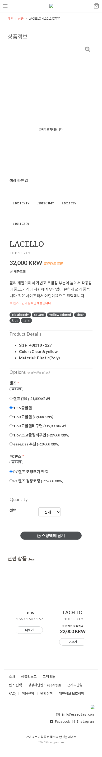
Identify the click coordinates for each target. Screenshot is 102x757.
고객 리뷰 (49, 677)
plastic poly (20, 315)
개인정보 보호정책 (71, 693)
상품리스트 (29, 677)
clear (80, 315)
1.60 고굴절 (33, 416)
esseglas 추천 (36, 444)
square (39, 315)
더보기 (29, 630)
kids (15, 320)
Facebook (62, 721)
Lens (29, 612)
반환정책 (46, 693)
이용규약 (28, 693)
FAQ (12, 693)
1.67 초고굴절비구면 (41, 435)
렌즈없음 (31, 398)
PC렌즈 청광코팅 (38, 481)
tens (26, 320)
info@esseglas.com (77, 714)
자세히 (17, 389)
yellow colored (60, 315)
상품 (21, 18)
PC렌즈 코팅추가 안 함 (31, 471)
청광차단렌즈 (44, 685)
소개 (12, 677)
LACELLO (18, 189)
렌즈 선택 (15, 685)
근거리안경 (75, 685)
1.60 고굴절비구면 (39, 425)
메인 (10, 18)
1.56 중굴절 (22, 407)
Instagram (84, 721)
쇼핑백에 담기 (53, 535)
